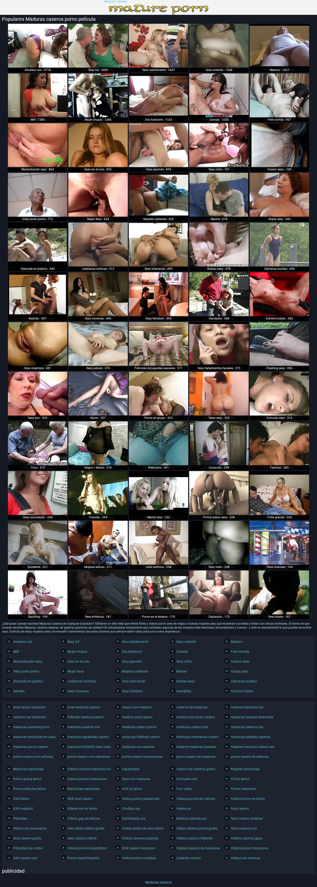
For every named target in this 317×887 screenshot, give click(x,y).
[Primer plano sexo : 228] (219, 493)
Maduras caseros (115, 1)
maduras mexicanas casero (196, 737)
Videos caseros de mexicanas (196, 848)
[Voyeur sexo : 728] (279, 145)
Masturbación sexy (27, 661)
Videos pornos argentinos (87, 848)
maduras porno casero (30, 747)
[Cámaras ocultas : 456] (279, 245)
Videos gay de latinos (83, 818)
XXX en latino (132, 789)
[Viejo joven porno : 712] (37, 195)
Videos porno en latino (248, 799)
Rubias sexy (185, 681)
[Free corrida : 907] (279, 95)
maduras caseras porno (31, 727)
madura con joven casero (195, 717)
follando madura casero (85, 717)
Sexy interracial (133, 681)
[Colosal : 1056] (219, 95)
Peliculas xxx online (28, 848)
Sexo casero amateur (247, 818)
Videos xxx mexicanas (30, 828)
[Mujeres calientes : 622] (158, 195)
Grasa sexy (239, 671)
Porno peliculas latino (29, 789)
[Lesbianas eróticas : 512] (98, 245)
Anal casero (240, 809)
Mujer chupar (77, 652)
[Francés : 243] (98, 493)
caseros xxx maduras (29, 717)
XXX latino (21, 799)
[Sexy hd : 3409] (98, 46)
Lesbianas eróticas (81, 681)
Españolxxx (130, 769)
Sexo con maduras (136, 779)
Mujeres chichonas (245, 769)
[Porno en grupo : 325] (158, 394)
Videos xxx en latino (82, 809)
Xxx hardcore (132, 652)
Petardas (20, 818)
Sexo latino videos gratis (86, 828)
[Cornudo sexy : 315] (279, 394)
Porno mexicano (243, 789)
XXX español (23, 809)
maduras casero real (192, 727)
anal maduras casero (83, 707)
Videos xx (183, 809)
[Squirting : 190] (37, 592)
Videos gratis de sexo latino (142, 828)
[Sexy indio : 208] (219, 543)
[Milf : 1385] (37, 95)
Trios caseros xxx (244, 828)
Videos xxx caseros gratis (195, 769)
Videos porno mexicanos (249, 848)
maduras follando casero (141, 737)
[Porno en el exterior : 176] (158, 592)
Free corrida (240, 652)
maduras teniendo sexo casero (87, 747)
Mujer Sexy (75, 671)
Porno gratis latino (27, 779)
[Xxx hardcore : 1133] (158, 95)
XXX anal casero (80, 799)
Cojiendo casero (188, 858)
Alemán (19, 691)
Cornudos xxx (186, 779)
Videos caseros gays (246, 838)
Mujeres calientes (135, 671)
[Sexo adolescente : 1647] (158, 46)
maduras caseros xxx (247, 727)
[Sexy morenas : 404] (98, 294)
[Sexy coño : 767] (219, 145)
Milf (16, 652)
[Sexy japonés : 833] (158, 145)
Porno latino (240, 779)
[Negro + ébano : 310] (98, 443)
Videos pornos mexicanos (87, 779)
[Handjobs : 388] (219, 294)
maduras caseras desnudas (251, 717)
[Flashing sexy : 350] (279, 344)
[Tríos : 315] (37, 443)
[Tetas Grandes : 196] (279, 543)
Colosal (182, 652)
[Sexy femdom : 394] (158, 294)
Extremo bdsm (242, 691)
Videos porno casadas (139, 858)
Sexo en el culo (78, 661)
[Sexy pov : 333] (37, 394)
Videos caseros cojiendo (140, 838)
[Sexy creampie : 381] (37, 344)
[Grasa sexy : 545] (279, 195)
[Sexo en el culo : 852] (98, 145)
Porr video (184, 789)
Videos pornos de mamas (195, 799)
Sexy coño (184, 661)
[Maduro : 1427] (279, 46)
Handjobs (183, 691)
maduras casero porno (139, 727)
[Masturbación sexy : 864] (37, 145)
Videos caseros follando (194, 838)
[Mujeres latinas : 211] (98, 543)
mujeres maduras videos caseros (251, 747)
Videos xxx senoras (245, 858)
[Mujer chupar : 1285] (98, 95)
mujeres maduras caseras (196, 747)
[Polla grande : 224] (279, 493)
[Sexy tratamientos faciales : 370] (219, 344)
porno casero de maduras (196, 757)
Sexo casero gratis (27, 838)
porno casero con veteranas (87, 757)
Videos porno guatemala (140, 799)
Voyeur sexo (240, 661)
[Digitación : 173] (219, 592)
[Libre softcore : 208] (158, 543)
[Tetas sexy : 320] (219, 394)
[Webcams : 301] (158, 443)
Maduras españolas (28, 769)
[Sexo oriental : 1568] (219, 46)
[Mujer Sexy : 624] (98, 195)
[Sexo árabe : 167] (279, 592)
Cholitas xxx (131, 809)
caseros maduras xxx (247, 707)
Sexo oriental (186, 642)
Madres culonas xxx (191, 818)
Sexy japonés (132, 661)
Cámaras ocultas (244, 681)
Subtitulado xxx (134, 818)
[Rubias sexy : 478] (219, 245)
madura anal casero (137, 717)
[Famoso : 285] (279, 443)
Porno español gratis (83, 858)
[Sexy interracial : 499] (158, 245)
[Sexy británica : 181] (98, 592)
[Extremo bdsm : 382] (279, 294)
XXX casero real (25, 858)
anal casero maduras (29, 707)
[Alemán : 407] (37, 294)
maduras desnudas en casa (33, 737)
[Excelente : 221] (37, 543)
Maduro (237, 642)
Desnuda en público (28, 681)
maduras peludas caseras (250, 737)
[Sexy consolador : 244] (37, 493)
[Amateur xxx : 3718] (37, 46)
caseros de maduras (192, 707)
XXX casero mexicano (138, 848)
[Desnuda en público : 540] (37, 245)
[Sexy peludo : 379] (98, 344)
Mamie (181, 671)
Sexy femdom (132, 691)
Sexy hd (73, 642)
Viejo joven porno (26, 671)
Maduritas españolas (83, 789)
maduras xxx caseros (138, 747)
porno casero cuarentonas (142, 757)
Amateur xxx (22, 642)
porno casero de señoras (250, 757)
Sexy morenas (78, 691)
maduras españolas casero (87, 737)
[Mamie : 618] (219, 195)
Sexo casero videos (82, 838)
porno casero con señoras (33, 757)
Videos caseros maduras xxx (87, 769)
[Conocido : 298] (219, 443)
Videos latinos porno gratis (196, 828)
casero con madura (137, 707)
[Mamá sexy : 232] (158, 493)
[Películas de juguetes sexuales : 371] (158, 344)
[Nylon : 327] (98, 394)
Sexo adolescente (135, 642)
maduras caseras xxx (83, 727)
